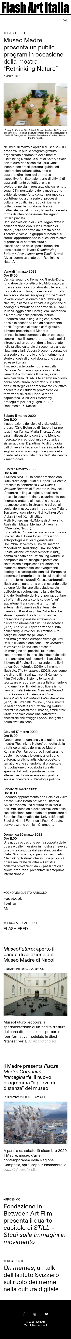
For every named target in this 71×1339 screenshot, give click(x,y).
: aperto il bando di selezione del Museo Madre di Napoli (30, 954)
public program (33, 151)
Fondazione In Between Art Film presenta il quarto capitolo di (34, 1223)
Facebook (13, 898)
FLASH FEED (15, 33)
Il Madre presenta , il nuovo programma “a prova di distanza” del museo (31, 1077)
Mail (7, 908)
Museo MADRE (56, 147)
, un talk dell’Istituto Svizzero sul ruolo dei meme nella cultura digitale (31, 1278)
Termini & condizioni (35, 1325)
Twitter (10, 903)
